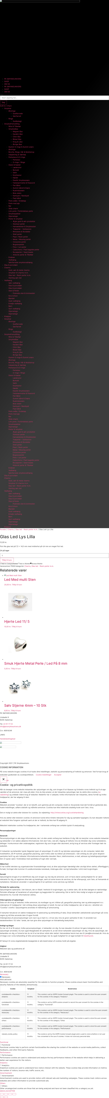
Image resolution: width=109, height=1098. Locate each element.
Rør (10, 206)
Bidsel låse (17, 139)
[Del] (10, 1094)
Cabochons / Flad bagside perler (26, 250)
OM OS (7, 84)
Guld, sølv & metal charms (19, 270)
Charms (7, 267)
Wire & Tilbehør (15, 126)
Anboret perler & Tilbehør (23, 255)
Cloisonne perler (19, 242)
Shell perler (17, 234)
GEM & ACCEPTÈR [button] (7, 1091)
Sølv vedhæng (14, 283)
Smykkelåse (13, 129)
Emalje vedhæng (15, 303)
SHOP (6, 81)
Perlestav (16, 160)
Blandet (12, 298)
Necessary (6, 977)
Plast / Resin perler (20, 237)
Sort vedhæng (14, 309)
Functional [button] (4, 1042)
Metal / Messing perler (22, 239)
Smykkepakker (14, 214)
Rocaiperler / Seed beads (23, 252)
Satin (15, 172)
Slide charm (13, 208)
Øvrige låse (17, 144)
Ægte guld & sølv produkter (24, 221)
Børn (10, 306)
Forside (3, 529)
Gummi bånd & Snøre (21, 188)
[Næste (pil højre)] (6, 1097)
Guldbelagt (17, 121)
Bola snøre (17, 193)
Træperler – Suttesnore (22, 229)
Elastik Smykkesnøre (21, 180)
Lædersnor (17, 167)
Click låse (17, 137)
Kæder (15, 178)
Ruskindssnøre (18, 190)
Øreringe (12, 111)
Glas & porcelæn (11, 265)
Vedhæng (12, 260)
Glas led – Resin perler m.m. (20, 275)
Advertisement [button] (6, 1073)
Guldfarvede (18, 113)
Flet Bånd (16, 185)
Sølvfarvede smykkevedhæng (20, 262)
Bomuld (16, 170)
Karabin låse (18, 134)
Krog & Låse (17, 142)
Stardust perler (19, 224)
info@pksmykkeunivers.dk (10, 726)
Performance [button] (5, 1052)
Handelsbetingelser (7, 739)
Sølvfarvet (17, 116)
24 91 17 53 (8, 724)
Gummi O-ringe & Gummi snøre (21, 147)
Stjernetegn (13, 216)
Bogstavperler (18, 244)
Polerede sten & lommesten (24, 293)
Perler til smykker (16, 219)
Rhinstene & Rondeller (21, 232)
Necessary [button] (4, 974)
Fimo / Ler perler (19, 247)
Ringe (11, 119)
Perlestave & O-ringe (17, 157)
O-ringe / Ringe (19, 162)
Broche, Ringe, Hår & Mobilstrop (21, 152)
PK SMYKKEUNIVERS (12, 79)
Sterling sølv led (15, 278)
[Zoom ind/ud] (2, 1094)
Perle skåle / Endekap (17, 201)
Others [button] (2, 1083)
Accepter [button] (57, 775)
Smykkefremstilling (12, 124)
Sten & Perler (14, 291)
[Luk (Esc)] (14, 1094)
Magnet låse (18, 131)
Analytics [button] (3, 1063)
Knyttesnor (17, 175)
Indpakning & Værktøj (17, 155)
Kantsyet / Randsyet (21, 196)
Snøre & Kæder (15, 165)
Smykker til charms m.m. (18, 273)
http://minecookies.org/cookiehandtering (67, 813)
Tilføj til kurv (7, 560)
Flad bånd (17, 198)
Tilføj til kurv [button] (17, 585)
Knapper (7, 316)
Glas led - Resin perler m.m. (26, 529)
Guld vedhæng (14, 301)
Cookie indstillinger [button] (43, 775)
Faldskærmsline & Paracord (24, 183)
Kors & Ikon (13, 296)
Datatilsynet (88, 936)
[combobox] (54, 98)
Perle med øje (14, 203)
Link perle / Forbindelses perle (21, 211)
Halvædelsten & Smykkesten (24, 226)
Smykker (7, 108)
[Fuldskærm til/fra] (6, 1094)
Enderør (12, 257)
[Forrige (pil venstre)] (2, 1097)
